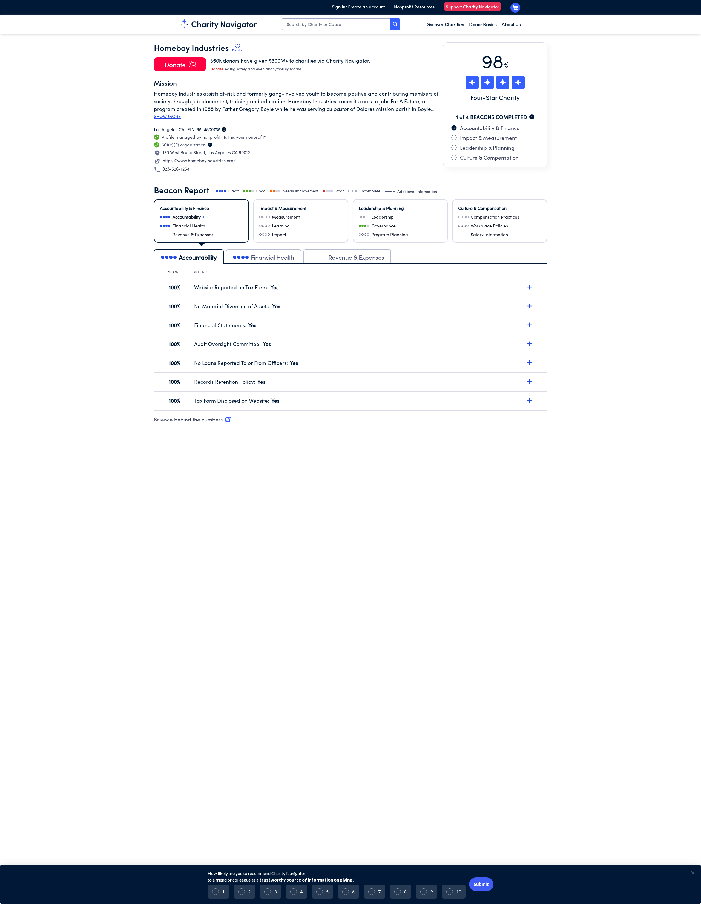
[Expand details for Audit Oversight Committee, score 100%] (529, 343)
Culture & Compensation (489, 157)
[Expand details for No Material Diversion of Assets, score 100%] (529, 306)
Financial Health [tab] (272, 257)
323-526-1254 (176, 169)
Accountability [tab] (198, 257)
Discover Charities (444, 24)
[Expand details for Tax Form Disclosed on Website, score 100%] (529, 400)
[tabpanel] (350, 340)
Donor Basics (482, 24)
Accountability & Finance (490, 128)
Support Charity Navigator (472, 7)
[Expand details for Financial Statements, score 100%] (529, 325)
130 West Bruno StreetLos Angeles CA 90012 (206, 152)
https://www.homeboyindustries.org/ (199, 160)
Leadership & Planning (487, 147)
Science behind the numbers (188, 419)
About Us (511, 24)
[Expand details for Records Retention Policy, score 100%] (529, 381)
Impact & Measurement (488, 137)
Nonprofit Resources (414, 6)
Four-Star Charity (495, 97)
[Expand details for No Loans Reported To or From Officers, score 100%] (529, 362)
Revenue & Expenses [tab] (356, 257)
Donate (216, 68)
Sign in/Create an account (358, 6)
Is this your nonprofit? (245, 137)
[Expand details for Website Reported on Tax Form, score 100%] (529, 287)
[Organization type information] (210, 145)
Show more (167, 116)
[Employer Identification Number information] (224, 129)
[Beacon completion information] (531, 116)
